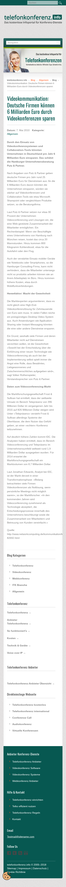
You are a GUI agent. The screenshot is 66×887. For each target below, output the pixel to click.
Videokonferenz (21, 572)
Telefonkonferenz (22, 565)
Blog (54, 80)
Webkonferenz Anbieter (25, 781)
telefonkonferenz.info (17, 80)
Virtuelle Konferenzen (25, 730)
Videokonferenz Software (26, 768)
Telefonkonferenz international (30, 711)
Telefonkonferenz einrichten (27, 799)
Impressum (24, 868)
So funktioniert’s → (18, 630)
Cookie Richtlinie (16, 872)
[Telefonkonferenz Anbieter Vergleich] (33, 71)
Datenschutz (40, 868)
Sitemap (11, 868)
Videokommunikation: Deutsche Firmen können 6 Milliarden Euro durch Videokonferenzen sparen (31, 108)
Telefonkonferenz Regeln (26, 812)
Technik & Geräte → (19, 645)
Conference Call (22, 717)
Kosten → (13, 638)
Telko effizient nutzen (24, 806)
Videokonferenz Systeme (26, 774)
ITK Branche (19, 585)
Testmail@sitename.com (20, 836)
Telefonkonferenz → (19, 612)
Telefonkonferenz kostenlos (29, 704)
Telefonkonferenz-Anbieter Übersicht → (31, 683)
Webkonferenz (21, 578)
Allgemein (12, 134)
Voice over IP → (16, 652)
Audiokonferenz (22, 724)
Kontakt (16, 819)
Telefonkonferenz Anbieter (26, 761)
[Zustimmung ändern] (7, 876)
